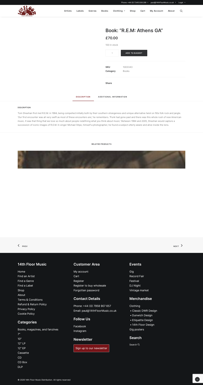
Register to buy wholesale (90, 285)
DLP (20, 366)
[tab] (112, 98)
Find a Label (25, 285)
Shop (133, 11)
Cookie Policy (26, 313)
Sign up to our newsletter (91, 348)
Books (104, 11)
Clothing (118, 11)
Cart (142, 11)
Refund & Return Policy (32, 304)
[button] (182, 11)
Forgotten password (86, 290)
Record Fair (136, 276)
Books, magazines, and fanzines (38, 329)
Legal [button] (180, 2)
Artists (68, 11)
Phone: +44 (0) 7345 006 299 (133, 2)
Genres (93, 11)
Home (21, 271)
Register (79, 281)
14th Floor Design (143, 324)
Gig (131, 271)
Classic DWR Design (144, 310)
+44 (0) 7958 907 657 (97, 305)
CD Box (22, 362)
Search (133, 344)
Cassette (23, 352)
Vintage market (139, 290)
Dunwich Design (142, 315)
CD (20, 357)
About (171, 11)
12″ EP (22, 348)
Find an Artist (26, 276)
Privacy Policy (26, 309)
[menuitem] (135, 2)
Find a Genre (26, 281)
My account (81, 271)
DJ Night (135, 285)
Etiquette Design (142, 320)
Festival (134, 281)
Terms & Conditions (30, 299)
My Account (156, 11)
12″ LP (21, 343)
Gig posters (136, 329)
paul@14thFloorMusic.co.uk (162, 2)
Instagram (80, 330)
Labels (80, 11)
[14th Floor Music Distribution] (27, 11)
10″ (20, 338)
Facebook (80, 326)
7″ (19, 334)
